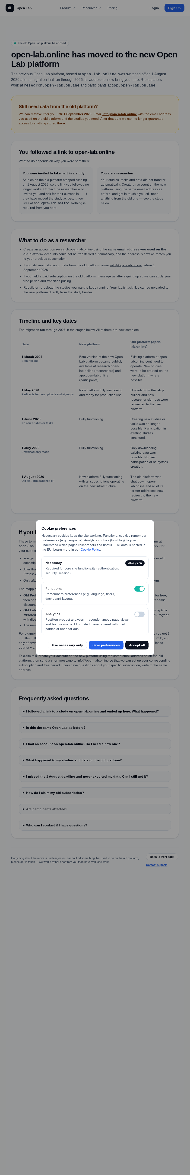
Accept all (137, 645)
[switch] (139, 589)
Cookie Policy (90, 549)
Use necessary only (67, 645)
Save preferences (106, 645)
